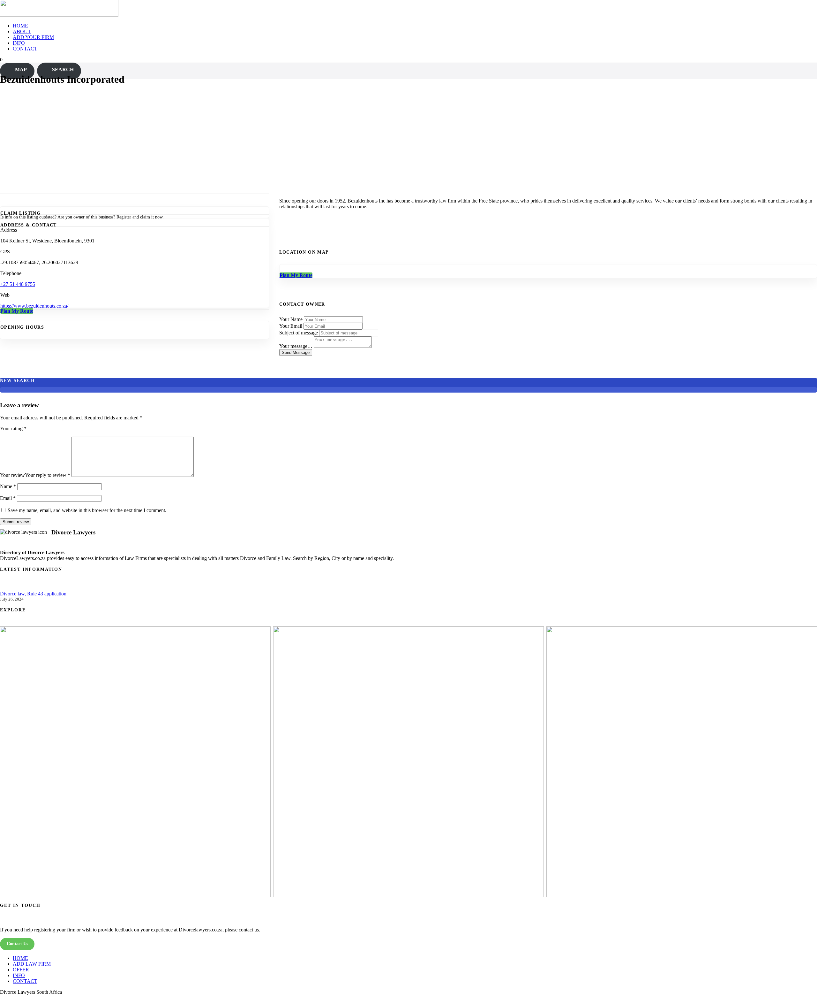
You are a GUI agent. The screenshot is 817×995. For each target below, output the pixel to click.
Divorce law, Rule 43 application (33, 593)
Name (8, 486)
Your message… (295, 346)
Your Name (291, 319)
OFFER (21, 969)
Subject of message (298, 332)
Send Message (296, 352)
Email (8, 498)
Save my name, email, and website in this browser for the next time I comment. (87, 510)
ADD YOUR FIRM (33, 37)
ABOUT (22, 31)
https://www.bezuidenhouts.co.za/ (34, 306)
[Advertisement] (408, 136)
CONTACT (25, 48)
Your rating (13, 428)
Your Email (290, 326)
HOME (20, 25)
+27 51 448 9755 (17, 284)
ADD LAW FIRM (32, 964)
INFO (19, 43)
